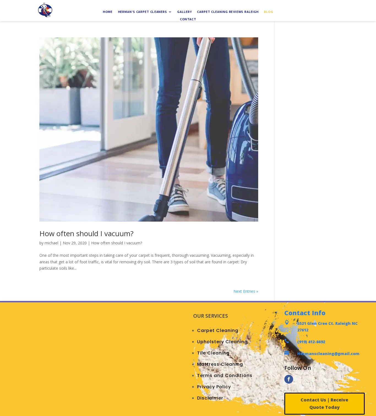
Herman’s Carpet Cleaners (142, 12)
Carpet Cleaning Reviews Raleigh (228, 12)
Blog (268, 12)
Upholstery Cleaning (222, 342)
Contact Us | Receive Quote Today (324, 403)
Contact (188, 19)
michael (51, 242)
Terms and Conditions (224, 375)
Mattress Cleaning (220, 364)
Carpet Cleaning (217, 330)
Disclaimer (210, 398)
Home (108, 12)
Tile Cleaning (213, 353)
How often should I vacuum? (86, 233)
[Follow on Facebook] (288, 379)
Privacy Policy (214, 387)
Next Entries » (245, 291)
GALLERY (184, 12)
